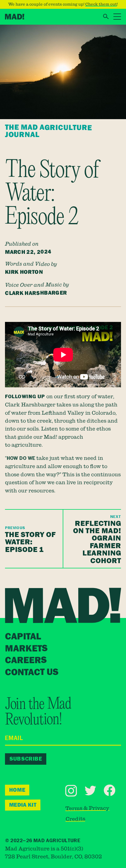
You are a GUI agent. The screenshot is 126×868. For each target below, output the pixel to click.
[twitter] (90, 791)
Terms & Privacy (87, 808)
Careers (26, 660)
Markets (26, 648)
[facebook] (109, 790)
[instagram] (71, 791)
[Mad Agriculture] (14, 17)
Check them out (101, 4)
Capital (23, 636)
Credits (75, 818)
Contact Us (32, 672)
